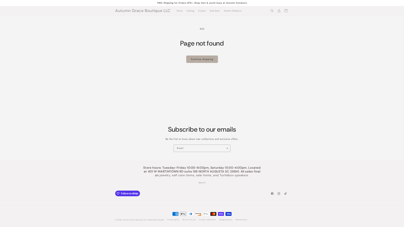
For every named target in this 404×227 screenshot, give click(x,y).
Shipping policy (226, 219)
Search (202, 182)
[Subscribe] (226, 148)
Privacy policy (173, 219)
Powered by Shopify (156, 219)
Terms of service (189, 219)
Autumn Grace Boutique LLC (135, 219)
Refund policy (241, 219)
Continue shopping (202, 59)
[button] (272, 10)
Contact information (207, 219)
